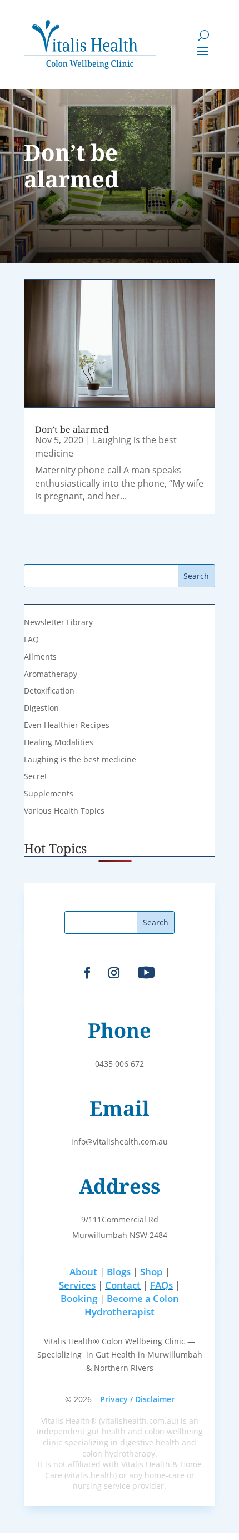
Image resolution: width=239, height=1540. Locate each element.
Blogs (119, 1271)
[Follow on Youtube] (146, 972)
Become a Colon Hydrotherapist (131, 1305)
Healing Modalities (58, 742)
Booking (79, 1298)
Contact (123, 1285)
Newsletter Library (58, 622)
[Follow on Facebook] (87, 973)
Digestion (41, 707)
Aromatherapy (50, 674)
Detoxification (49, 690)
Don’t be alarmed (72, 429)
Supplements (48, 793)
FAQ (31, 639)
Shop (151, 1271)
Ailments (40, 656)
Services (77, 1285)
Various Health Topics (64, 810)
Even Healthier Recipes (66, 725)
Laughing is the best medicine (80, 759)
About (83, 1271)
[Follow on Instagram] (114, 973)
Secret (35, 776)
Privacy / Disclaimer (137, 1399)
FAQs (161, 1285)
